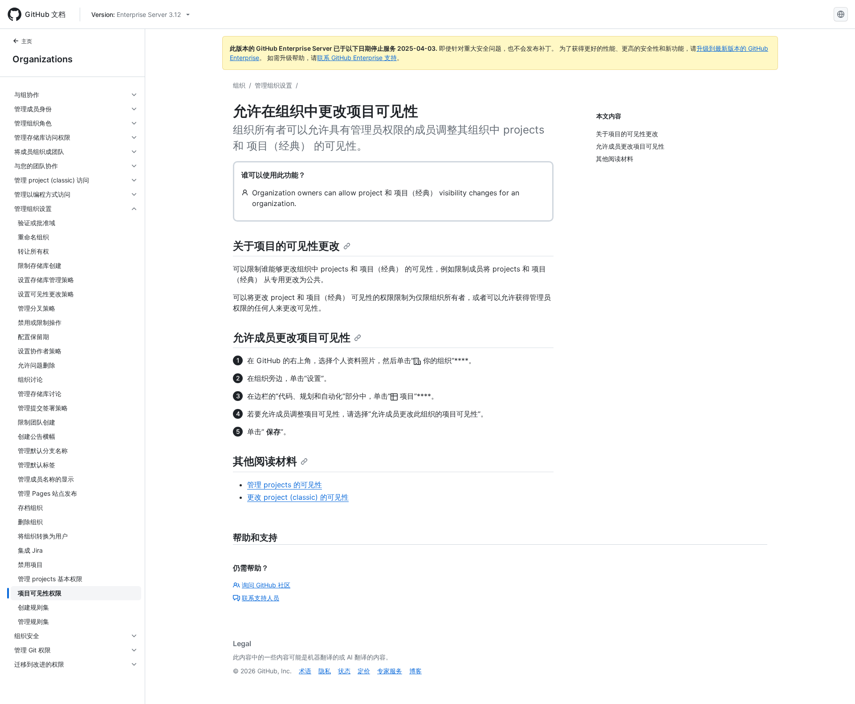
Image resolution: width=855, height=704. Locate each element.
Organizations (42, 59)
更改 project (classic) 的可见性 (298, 497)
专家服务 (389, 671)
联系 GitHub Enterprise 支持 (357, 57)
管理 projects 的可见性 (284, 484)
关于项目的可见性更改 (286, 245)
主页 (26, 41)
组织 (239, 85)
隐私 (324, 671)
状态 (344, 671)
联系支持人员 (260, 598)
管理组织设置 (273, 85)
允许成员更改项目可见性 (291, 337)
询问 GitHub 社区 (266, 585)
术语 (305, 671)
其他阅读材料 (265, 461)
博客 (415, 671)
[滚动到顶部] (835, 684)
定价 (364, 671)
